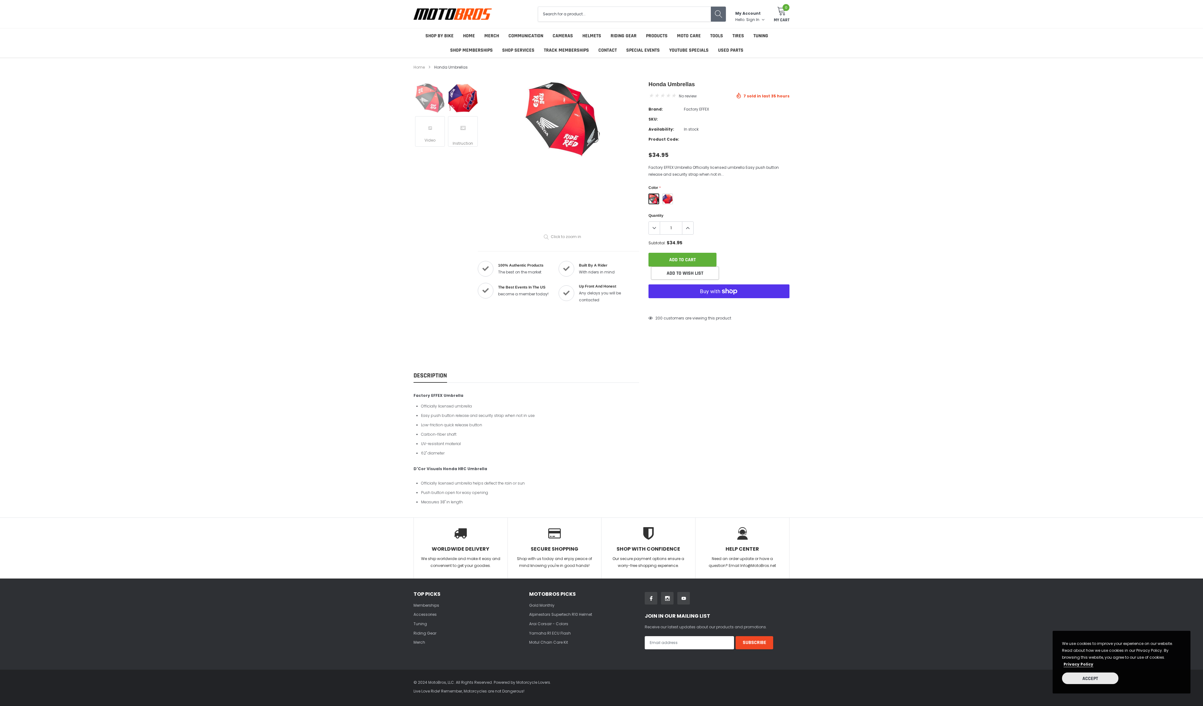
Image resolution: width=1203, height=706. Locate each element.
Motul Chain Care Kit (548, 642)
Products (657, 36)
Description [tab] (430, 376)
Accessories (425, 614)
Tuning (760, 36)
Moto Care (689, 36)
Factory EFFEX (696, 109)
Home (469, 36)
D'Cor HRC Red (667, 199)
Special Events (643, 50)
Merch (491, 36)
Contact (607, 50)
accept (1090, 678)
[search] (718, 14)
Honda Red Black (653, 199)
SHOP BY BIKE (439, 36)
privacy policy (1078, 664)
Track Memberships (566, 50)
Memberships (426, 605)
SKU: (653, 119)
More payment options (718, 306)
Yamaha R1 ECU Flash (550, 633)
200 (659, 318)
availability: (661, 129)
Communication (525, 36)
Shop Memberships (471, 50)
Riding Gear (624, 36)
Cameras (563, 36)
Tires (738, 36)
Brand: (655, 109)
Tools (716, 36)
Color (654, 187)
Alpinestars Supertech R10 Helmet (560, 614)
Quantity (656, 215)
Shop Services (518, 50)
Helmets (591, 36)
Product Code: (663, 139)
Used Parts (730, 50)
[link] (430, 98)
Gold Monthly (542, 605)
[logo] (453, 13)
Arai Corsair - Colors (548, 623)
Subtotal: (657, 243)
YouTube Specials (689, 50)
